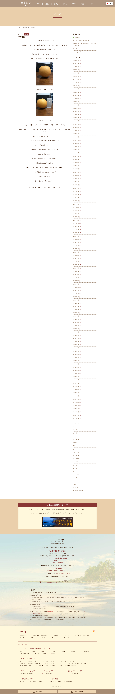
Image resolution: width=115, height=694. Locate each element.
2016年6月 (76, 245)
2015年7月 (76, 281)
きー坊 (26, 34)
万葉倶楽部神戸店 (24, 653)
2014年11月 (76, 306)
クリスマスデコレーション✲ (81, 40)
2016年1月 (76, 261)
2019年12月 (76, 114)
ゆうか (75, 481)
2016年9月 (76, 236)
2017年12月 (76, 191)
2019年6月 (76, 133)
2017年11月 (76, 194)
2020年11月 (76, 92)
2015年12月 (76, 265)
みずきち (75, 468)
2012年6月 (76, 399)
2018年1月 (76, 188)
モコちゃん (76, 474)
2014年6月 (76, 322)
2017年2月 (76, 220)
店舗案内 (47, 3)
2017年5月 (76, 210)
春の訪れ (75, 49)
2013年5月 (76, 364)
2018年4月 (76, 178)
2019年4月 (76, 140)
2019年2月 (76, 146)
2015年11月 (76, 268)
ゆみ (74, 484)
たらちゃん (76, 455)
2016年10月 (76, 233)
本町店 (44, 651)
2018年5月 (76, 175)
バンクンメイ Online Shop (73, 673)
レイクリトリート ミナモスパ (68, 665)
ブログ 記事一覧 (25, 27)
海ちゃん (75, 487)
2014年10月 (76, 309)
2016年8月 (76, 239)
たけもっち (76, 452)
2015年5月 (76, 287)
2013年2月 (76, 373)
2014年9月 (76, 313)
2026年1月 (76, 60)
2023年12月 (76, 63)
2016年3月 (76, 255)
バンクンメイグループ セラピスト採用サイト (62, 681)
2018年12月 (76, 153)
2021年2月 (76, 85)
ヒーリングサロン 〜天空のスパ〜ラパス (30, 663)
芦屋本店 (34, 651)
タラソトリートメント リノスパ (28, 661)
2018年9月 (76, 162)
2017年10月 (76, 197)
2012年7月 (76, 396)
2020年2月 (76, 108)
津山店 (53, 653)
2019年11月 (76, 117)
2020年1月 (76, 111)
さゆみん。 (76, 442)
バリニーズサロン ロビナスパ (67, 661)
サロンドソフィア (47, 673)
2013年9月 (76, 351)
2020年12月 (76, 89)
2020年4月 (76, 101)
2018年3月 (76, 181)
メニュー (56, 3)
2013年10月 (76, 348)
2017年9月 (76, 201)
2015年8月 (76, 277)
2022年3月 (76, 69)
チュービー (76, 458)
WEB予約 (42, 637)
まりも (75, 465)
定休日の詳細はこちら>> (63, 573)
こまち (75, 436)
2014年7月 (76, 319)
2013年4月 (76, 367)
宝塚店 (63, 651)
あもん (75, 426)
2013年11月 (76, 344)
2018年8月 (76, 165)
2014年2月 (76, 335)
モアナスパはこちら (58, 562)
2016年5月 (76, 249)
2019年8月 (76, 127)
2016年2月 (76, 258)
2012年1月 (76, 415)
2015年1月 (76, 300)
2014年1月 (76, 338)
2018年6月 (76, 172)
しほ (74, 445)
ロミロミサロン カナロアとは (40, 635)
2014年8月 (76, 316)
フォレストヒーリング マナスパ (54, 663)
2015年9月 (76, 274)
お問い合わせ (54, 637)
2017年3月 (76, 217)
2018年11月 (76, 156)
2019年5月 (76, 137)
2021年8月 (76, 79)
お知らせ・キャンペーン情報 (82, 635)
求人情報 (82, 3)
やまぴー (75, 477)
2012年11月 (76, 383)
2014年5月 (76, 325)
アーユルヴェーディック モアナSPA (77, 663)
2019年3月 (76, 143)
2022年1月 (76, 76)
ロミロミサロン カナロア (48, 661)
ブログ (32, 637)
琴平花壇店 (86, 651)
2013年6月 (76, 360)
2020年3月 (76, 105)
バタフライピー (77, 52)
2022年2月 (76, 73)
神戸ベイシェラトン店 (40, 653)
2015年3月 (76, 293)
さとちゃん (76, 439)
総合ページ (22, 651)
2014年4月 (76, 328)
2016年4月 (76, 252)
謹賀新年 (77, 37)
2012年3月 (76, 408)
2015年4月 (76, 290)
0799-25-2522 (59, 551)
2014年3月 (76, 332)
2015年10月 (76, 271)
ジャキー (75, 449)
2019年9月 (76, 124)
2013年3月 (76, 370)
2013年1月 (76, 376)
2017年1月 (76, 223)
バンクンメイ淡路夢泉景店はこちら (58, 558)
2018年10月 (76, 159)
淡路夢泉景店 (74, 651)
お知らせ (65, 3)
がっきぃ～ (76, 429)
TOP (20, 27)
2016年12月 (76, 226)
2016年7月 (76, 242)
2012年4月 (76, 405)
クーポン (73, 3)
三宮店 (53, 651)
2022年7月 (76, 66)
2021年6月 (76, 82)
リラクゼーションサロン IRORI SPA (46, 665)
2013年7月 (76, 357)
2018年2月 (76, 185)
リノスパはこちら (58, 560)
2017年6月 (76, 207)
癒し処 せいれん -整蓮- (25, 665)
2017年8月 (76, 204)
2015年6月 (76, 284)
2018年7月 (76, 169)
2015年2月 (76, 297)
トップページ (23, 635)
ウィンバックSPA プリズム (26, 673)
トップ (38, 3)
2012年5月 (76, 402)
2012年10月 (76, 386)
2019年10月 (76, 121)
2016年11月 (76, 229)
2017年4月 (76, 213)
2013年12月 (76, 341)
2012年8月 (76, 392)
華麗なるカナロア (78, 490)
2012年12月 (76, 380)
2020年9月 (76, 98)
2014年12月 (76, 303)
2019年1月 (76, 149)
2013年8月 (76, 354)
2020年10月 (76, 95)
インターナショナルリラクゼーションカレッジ (31, 681)
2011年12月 (76, 418)
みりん (75, 471)
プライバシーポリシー (69, 637)
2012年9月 (76, 389)
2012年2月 (76, 412)
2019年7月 (76, 130)
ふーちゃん (76, 461)
